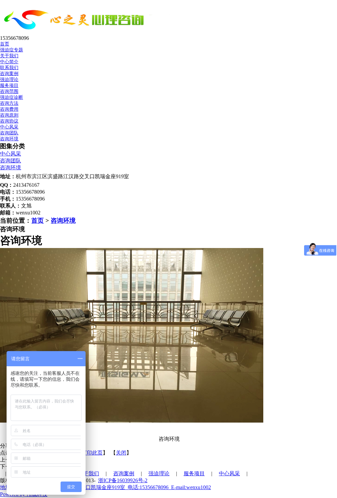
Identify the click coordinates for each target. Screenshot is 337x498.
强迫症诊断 (11, 97)
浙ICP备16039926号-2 (122, 480)
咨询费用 (9, 109)
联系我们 (9, 67)
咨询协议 (9, 121)
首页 (37, 220)
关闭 (121, 453)
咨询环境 (9, 138)
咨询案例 (123, 473)
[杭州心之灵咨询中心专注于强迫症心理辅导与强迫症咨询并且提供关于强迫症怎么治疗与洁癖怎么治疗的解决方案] (91, 32)
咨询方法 (9, 103)
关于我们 (88, 473)
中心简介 (9, 61)
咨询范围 (9, 91)
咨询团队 (9, 132)
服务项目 (194, 473)
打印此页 (92, 453)
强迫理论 (158, 473)
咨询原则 (9, 115)
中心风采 (10, 153)
